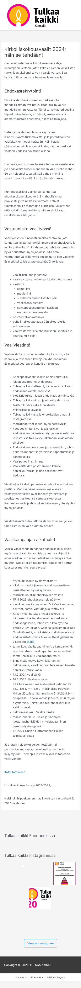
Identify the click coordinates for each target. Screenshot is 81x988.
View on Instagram (40, 943)
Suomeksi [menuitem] (21, 977)
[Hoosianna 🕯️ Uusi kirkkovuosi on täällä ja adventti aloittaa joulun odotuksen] (40, 873)
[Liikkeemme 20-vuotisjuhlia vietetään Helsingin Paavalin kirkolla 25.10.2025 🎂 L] (40, 898)
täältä (30, 641)
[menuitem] (21, 977)
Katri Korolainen (14, 772)
